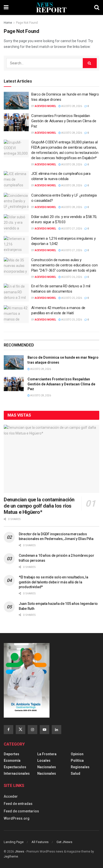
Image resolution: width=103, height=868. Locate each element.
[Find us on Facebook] (8, 729)
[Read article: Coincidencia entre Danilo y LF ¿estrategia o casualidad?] (16, 202)
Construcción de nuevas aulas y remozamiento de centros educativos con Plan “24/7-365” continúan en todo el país (64, 265)
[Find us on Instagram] (32, 729)
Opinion (77, 754)
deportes (11, 754)
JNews (19, 851)
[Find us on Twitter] (20, 729)
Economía (12, 760)
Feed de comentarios (21, 811)
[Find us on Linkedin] (56, 729)
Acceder (11, 796)
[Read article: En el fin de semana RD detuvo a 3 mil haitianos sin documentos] (16, 293)
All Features (40, 842)
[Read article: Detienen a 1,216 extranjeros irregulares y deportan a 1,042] (16, 245)
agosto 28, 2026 (71, 106)
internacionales (17, 773)
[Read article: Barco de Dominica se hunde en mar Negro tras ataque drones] (16, 101)
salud (75, 773)
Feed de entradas (18, 804)
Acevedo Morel (45, 106)
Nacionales (46, 767)
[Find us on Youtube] (44, 729)
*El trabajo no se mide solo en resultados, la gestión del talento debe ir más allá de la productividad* (53, 582)
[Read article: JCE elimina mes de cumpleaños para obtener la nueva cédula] (16, 180)
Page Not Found (27, 22)
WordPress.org (17, 818)
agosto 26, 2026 (71, 277)
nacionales (46, 773)
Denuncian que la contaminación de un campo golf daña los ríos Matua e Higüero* (39, 506)
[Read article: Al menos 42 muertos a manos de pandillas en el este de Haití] (16, 314)
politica (77, 760)
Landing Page (14, 842)
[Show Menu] (6, 7)
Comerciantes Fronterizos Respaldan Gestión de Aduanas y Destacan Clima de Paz (63, 120)
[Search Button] (96, 7)
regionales (80, 767)
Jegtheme (11, 856)
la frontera (46, 754)
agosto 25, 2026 (71, 298)
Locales (43, 760)
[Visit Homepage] (51, 7)
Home (8, 22)
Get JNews (64, 842)
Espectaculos (15, 767)
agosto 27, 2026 (71, 228)
